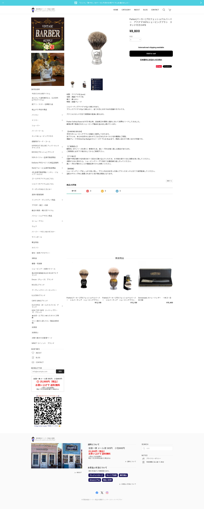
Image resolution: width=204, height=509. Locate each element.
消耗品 (34, 258)
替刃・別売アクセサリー (41, 253)
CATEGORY (126, 10)
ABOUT (137, 10)
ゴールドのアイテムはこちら (43, 179)
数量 (131, 36)
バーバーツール (38, 131)
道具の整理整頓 (38, 195)
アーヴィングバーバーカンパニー (44, 290)
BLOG (145, 10)
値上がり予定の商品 (39, 110)
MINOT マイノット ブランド (43, 343)
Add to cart (151, 54)
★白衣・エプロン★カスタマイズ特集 (45, 317)
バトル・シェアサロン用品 (42, 216)
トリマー (35, 120)
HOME (115, 10)
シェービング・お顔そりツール (43, 269)
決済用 (34, 327)
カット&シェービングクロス (42, 136)
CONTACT (155, 10)
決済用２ (35, 333)
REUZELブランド (38, 285)
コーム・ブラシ (38, 221)
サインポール (37, 237)
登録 (60, 371)
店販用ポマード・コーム (41, 141)
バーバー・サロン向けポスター (43, 232)
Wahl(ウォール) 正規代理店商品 (44, 168)
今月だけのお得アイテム (41, 94)
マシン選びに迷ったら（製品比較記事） (45, 322)
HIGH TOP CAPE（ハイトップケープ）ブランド (45, 311)
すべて (74, 191)
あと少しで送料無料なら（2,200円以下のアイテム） (45, 99)
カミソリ (35, 248)
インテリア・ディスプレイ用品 (43, 200)
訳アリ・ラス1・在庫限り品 (42, 104)
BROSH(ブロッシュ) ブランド (43, 152)
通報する (169, 181)
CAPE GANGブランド (40, 301)
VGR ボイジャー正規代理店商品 (44, 157)
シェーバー (36, 125)
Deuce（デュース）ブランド (42, 279)
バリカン (35, 115)
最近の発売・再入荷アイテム (43, 210)
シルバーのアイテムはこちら (43, 184)
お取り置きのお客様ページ (42, 338)
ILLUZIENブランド (38, 295)
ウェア (34, 226)
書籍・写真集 (37, 264)
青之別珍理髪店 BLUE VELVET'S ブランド (45, 274)
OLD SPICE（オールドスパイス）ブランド (45, 306)
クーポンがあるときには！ (42, 189)
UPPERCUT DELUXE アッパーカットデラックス (45, 147)
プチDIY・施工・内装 (40, 205)
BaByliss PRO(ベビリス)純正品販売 (45, 163)
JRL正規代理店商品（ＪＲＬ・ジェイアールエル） (45, 173)
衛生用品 (35, 242)
